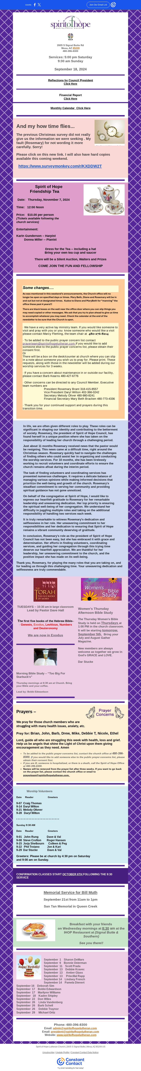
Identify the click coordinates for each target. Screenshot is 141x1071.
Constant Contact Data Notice (85, 1052)
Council (74, 80)
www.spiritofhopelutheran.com (76, 1034)
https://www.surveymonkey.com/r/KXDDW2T (60, 166)
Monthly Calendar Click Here (70, 108)
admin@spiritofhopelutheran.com (75, 1028)
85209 (76, 48)
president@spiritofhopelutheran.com (75, 1031)
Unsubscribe (48, 1052)
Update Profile (62, 1052)
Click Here (70, 83)
